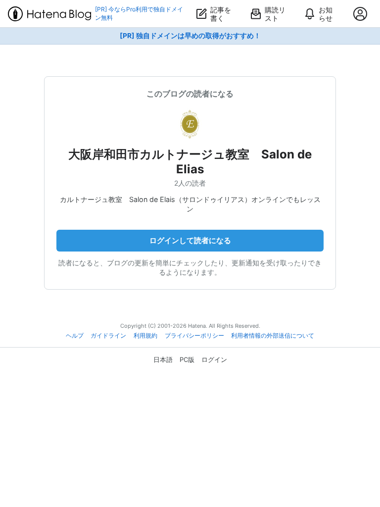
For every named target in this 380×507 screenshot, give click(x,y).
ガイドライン (108, 335)
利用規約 (145, 335)
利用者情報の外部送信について (272, 335)
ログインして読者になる (190, 240)
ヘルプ (75, 335)
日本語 (163, 359)
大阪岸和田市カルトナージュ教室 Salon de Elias (190, 161)
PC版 (187, 359)
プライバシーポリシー (194, 335)
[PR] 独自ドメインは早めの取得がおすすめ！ (190, 36)
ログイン (214, 359)
